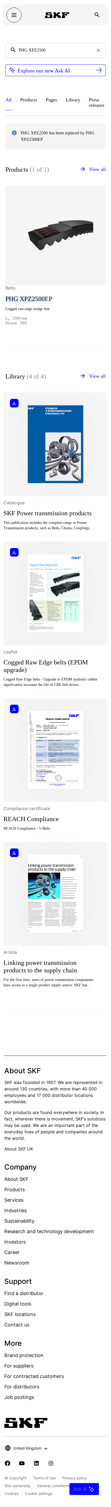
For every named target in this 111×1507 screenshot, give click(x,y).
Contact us (16, 1325)
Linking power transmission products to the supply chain (40, 966)
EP (28, 298)
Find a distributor (23, 1293)
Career (12, 1252)
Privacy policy (74, 1478)
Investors (15, 1242)
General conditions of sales (60, 1485)
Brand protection (23, 1355)
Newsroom (16, 1263)
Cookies (12, 1493)
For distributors (21, 1387)
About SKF (16, 1179)
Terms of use (44, 1478)
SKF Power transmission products (48, 513)
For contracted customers (34, 1376)
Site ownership (17, 1485)
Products (14, 1189)
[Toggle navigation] (14, 15)
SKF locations (20, 1314)
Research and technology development (49, 1231)
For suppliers (18, 1366)
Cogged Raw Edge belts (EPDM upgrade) (46, 666)
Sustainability (19, 1221)
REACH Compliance (31, 818)
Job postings (19, 1397)
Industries (15, 1210)
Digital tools (17, 1304)
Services (13, 1200)
